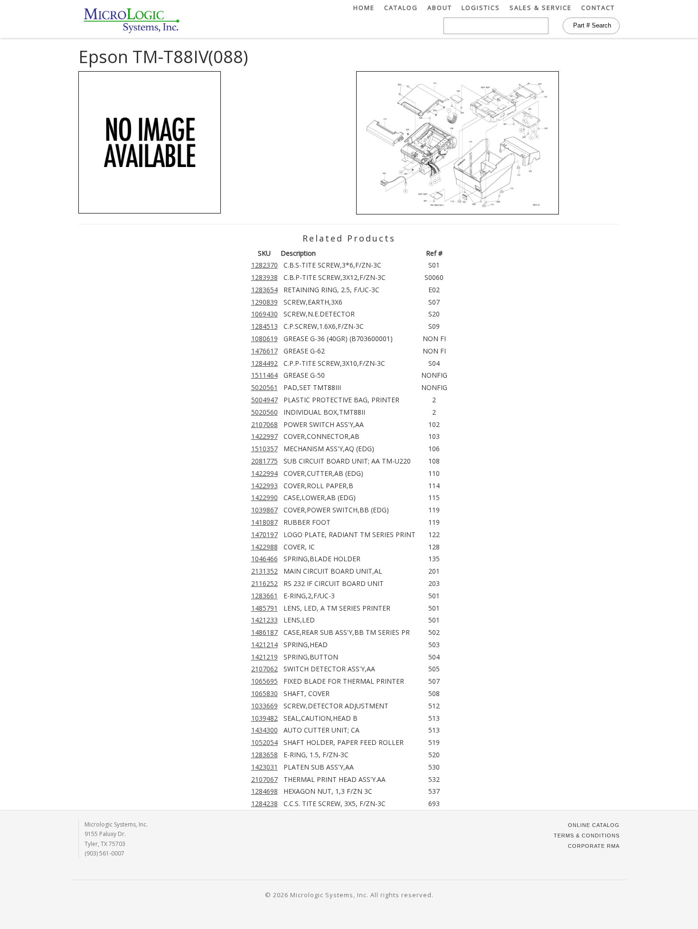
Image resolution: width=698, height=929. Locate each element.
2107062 (264, 668)
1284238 (264, 803)
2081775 (264, 460)
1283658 (264, 754)
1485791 (264, 608)
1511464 (264, 375)
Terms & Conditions (587, 835)
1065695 (264, 681)
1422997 (264, 436)
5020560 (264, 412)
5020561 (264, 387)
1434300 (264, 729)
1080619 (264, 338)
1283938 (264, 277)
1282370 (264, 264)
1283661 (264, 595)
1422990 (264, 497)
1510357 (264, 448)
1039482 (264, 718)
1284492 (264, 363)
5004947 (264, 399)
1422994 (264, 473)
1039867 (264, 509)
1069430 (264, 313)
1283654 (264, 289)
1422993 (264, 485)
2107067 (264, 779)
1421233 (264, 619)
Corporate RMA (594, 846)
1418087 (264, 522)
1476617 (264, 350)
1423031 (264, 766)
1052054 (264, 742)
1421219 (264, 656)
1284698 (264, 791)
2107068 (264, 424)
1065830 (264, 693)
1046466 (264, 558)
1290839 (264, 302)
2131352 (264, 571)
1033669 (264, 705)
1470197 (264, 534)
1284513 (264, 326)
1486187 (264, 632)
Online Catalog (594, 825)
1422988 (264, 546)
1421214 (264, 644)
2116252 (264, 583)
